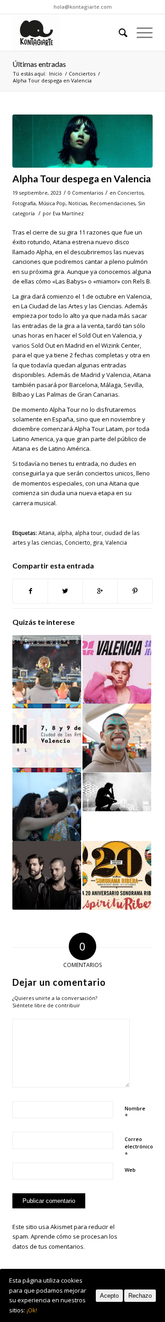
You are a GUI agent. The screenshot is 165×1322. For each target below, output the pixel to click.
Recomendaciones (112, 203)
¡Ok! (32, 1310)
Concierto (77, 542)
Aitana (46, 532)
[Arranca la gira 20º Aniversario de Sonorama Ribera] (116, 875)
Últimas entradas (39, 64)
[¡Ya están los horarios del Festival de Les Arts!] (116, 738)
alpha (64, 532)
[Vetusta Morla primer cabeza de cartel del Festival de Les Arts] (46, 875)
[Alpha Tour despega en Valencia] (82, 141)
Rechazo (140, 1295)
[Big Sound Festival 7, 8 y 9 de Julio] (46, 738)
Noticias (77, 203)
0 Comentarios (85, 193)
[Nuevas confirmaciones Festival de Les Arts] (46, 806)
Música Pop (52, 203)
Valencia (116, 542)
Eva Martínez (68, 213)
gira (98, 542)
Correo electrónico (139, 1147)
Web (130, 1169)
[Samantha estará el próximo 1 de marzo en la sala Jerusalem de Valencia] (116, 669)
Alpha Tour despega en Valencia (81, 178)
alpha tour (88, 532)
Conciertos (82, 73)
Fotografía (24, 203)
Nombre (135, 1112)
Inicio (55, 73)
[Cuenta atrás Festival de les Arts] (116, 791)
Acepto (109, 1295)
